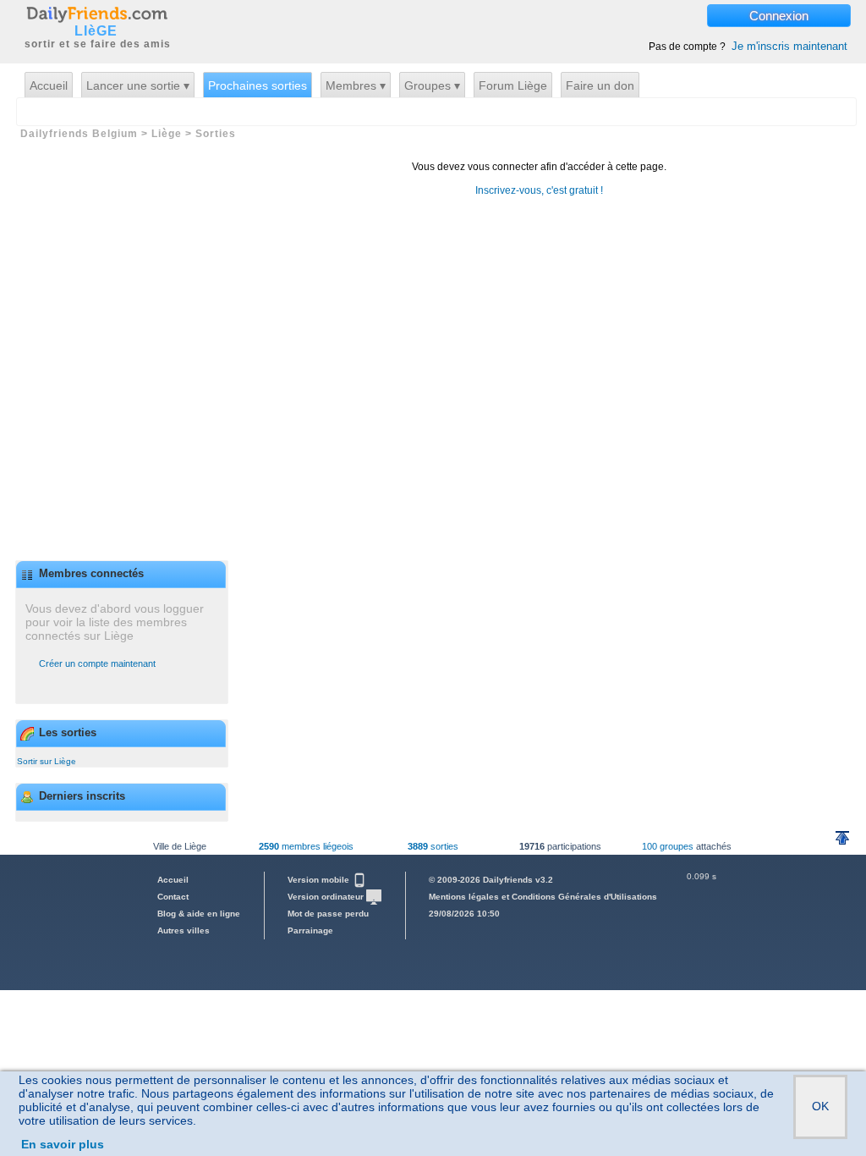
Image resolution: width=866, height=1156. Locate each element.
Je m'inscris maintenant (789, 46)
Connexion (778, 15)
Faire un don (600, 85)
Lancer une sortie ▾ (137, 85)
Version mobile (320, 879)
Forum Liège (513, 85)
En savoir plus (62, 1144)
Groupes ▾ (432, 85)
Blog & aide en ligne (198, 913)
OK (820, 1106)
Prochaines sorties (257, 85)
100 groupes (667, 846)
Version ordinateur (327, 896)
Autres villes (183, 930)
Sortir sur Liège (46, 761)
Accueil (49, 85)
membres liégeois (306, 846)
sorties (433, 846)
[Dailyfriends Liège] (96, 13)
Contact (173, 896)
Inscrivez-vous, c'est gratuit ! (539, 190)
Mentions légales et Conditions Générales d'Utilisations (543, 896)
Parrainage (310, 930)
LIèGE (96, 31)
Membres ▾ (356, 85)
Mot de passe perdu (328, 913)
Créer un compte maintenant (97, 663)
